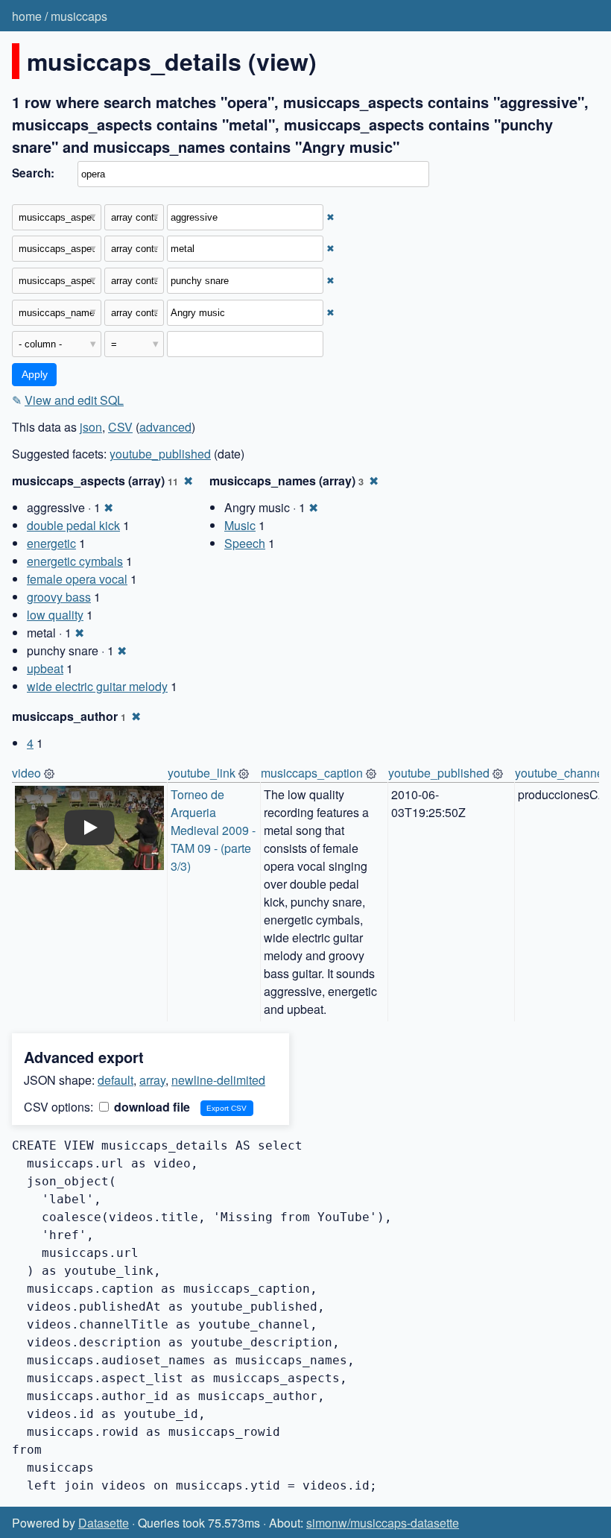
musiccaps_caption (312, 772)
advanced (165, 426)
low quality (55, 614)
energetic (51, 543)
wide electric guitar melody (97, 686)
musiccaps (79, 16)
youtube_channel (561, 772)
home (27, 16)
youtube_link (201, 772)
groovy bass (59, 596)
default (115, 1079)
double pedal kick (73, 525)
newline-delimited (218, 1079)
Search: (33, 173)
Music (240, 525)
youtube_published (160, 453)
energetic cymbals (75, 561)
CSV (120, 426)
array (152, 1079)
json (91, 426)
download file (150, 1106)
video (26, 772)
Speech (244, 543)
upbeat (45, 668)
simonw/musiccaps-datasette (382, 1522)
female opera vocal (77, 578)
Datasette (103, 1522)
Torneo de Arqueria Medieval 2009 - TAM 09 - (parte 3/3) (215, 830)
